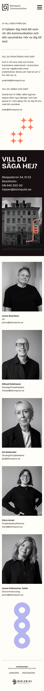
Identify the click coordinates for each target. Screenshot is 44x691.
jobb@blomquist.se (12, 109)
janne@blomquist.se (12, 322)
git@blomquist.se (11, 458)
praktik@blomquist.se (13, 80)
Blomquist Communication (18, 7)
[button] (37, 7)
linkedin (14, 673)
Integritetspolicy (22, 666)
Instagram (28, 673)
